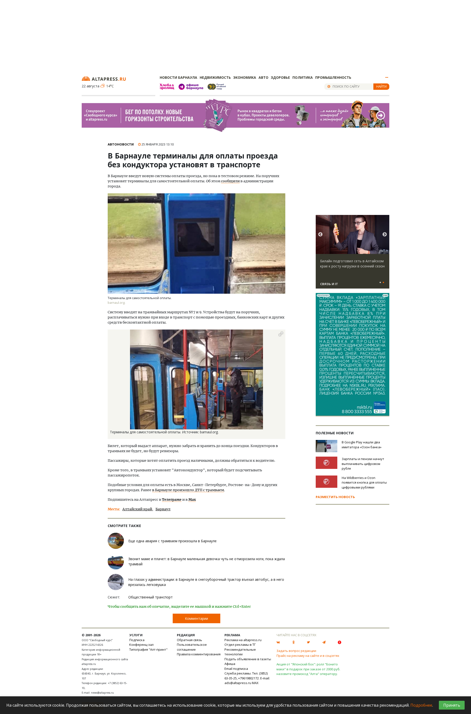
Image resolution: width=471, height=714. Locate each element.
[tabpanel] (352, 254)
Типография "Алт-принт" (148, 649)
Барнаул (163, 509)
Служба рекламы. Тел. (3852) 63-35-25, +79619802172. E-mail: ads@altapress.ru (247, 678)
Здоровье (280, 77)
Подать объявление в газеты (247, 659)
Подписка (136, 640)
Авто (263, 77)
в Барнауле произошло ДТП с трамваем (188, 490)
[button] (281, 334)
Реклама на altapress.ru (243, 640)
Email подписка (236, 668)
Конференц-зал (141, 644)
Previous (320, 234)
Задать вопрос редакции (296, 650)
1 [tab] (380, 282)
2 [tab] (383, 282)
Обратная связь (189, 640)
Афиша (229, 663)
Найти (381, 86)
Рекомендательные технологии (240, 652)
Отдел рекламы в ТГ (240, 644)
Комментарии (196, 618)
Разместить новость (335, 497)
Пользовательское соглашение (192, 647)
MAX (255, 683)
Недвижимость (215, 77)
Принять (451, 705)
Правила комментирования (199, 654)
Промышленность (333, 77)
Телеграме (172, 499)
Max (192, 499)
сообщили (230, 181)
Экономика (244, 77)
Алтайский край (137, 509)
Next (384, 234)
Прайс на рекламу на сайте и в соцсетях (307, 655)
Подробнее (421, 705)
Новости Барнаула (178, 77)
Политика (302, 77)
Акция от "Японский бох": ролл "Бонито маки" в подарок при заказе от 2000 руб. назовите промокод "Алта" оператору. (308, 669)
